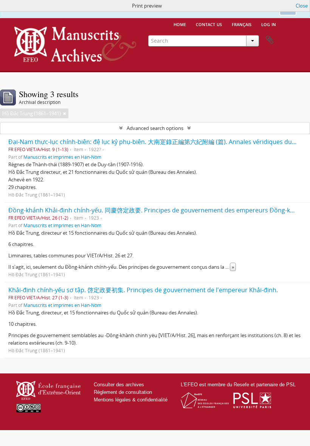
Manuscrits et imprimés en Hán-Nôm (62, 157)
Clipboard (269, 40)
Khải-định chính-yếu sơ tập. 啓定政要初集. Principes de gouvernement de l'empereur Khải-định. (143, 290)
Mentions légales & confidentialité (130, 400)
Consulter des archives (119, 384)
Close (302, 5)
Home (180, 24)
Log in (268, 24)
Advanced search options (155, 128)
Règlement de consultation (123, 392)
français (241, 24)
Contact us (209, 24)
